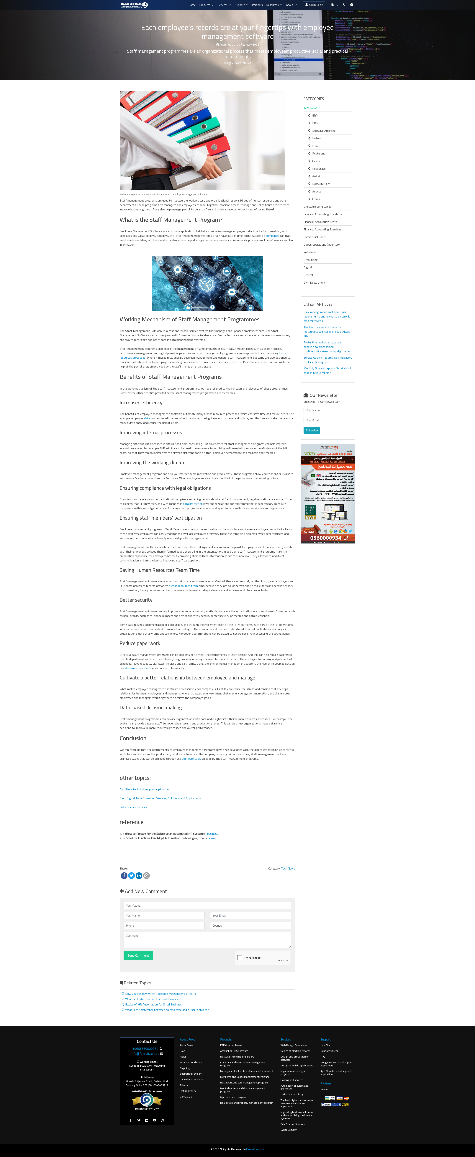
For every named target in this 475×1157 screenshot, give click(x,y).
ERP (314, 115)
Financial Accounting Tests (320, 222)
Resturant (317, 153)
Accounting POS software (234, 1051)
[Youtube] (154, 1120)
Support (240, 5)
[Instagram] (162, 1120)
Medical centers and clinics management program (242, 1090)
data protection (192, 503)
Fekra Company (255, 1149)
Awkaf (315, 176)
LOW (314, 146)
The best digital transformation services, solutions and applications (297, 1103)
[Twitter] (138, 1120)
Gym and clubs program (233, 1097)
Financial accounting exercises (322, 229)
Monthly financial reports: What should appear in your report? (328, 370)
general (308, 275)
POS (314, 123)
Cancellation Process (191, 1079)
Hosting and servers (292, 1080)
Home (192, 5)
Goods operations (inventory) (322, 244)
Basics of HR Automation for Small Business (153, 1004)
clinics (315, 161)
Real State (318, 168)
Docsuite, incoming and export (237, 1056)
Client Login (315, 4)
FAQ (323, 1056)
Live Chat (325, 1045)
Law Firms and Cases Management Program (244, 1076)
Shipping (185, 1068)
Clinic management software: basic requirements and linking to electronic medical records (327, 316)
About (290, 5)
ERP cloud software (231, 1045)
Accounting (311, 259)
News (183, 1056)
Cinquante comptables (317, 206)
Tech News (288, 868)
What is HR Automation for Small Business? (152, 999)
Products (204, 5)
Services (222, 5)
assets (315, 191)
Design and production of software (295, 1058)
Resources (272, 5)
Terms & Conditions (191, 1062)
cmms (315, 199)
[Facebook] (130, 1120)
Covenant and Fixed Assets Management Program (243, 1064)
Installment (311, 252)
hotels (315, 138)
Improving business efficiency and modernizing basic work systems (297, 1115)
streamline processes (138, 668)
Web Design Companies (294, 1045)
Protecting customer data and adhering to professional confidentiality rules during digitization (327, 347)
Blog (182, 1051)
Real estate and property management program (246, 1102)
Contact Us (186, 1096)
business (212, 833)
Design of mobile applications (297, 1065)
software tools (191, 758)
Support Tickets (329, 1051)
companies (272, 235)
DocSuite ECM (320, 184)
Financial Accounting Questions (323, 214)
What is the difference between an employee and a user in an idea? (166, 1010)
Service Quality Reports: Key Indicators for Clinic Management (328, 360)
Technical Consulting (292, 1094)
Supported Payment (191, 1073)
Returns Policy (188, 1091)
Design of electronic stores (295, 1051)
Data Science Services (133, 807)
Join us (324, 1089)
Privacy (184, 1085)
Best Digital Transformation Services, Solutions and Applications (160, 798)
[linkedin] (146, 1120)
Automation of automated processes (294, 1087)
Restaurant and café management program (244, 1082)
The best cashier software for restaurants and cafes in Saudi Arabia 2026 (327, 331)
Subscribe (312, 430)
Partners (257, 5)
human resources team (183, 586)
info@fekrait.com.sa (145, 1053)
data (147, 418)
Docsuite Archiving (323, 130)
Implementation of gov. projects (293, 1073)
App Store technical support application (144, 789)
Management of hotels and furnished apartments (247, 1071)
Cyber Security (289, 1129)
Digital (308, 267)
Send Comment (138, 955)
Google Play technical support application (337, 1064)
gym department (314, 282)
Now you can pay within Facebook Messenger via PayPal (160, 993)
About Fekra (186, 1045)
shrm (211, 838)
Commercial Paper (315, 237)
